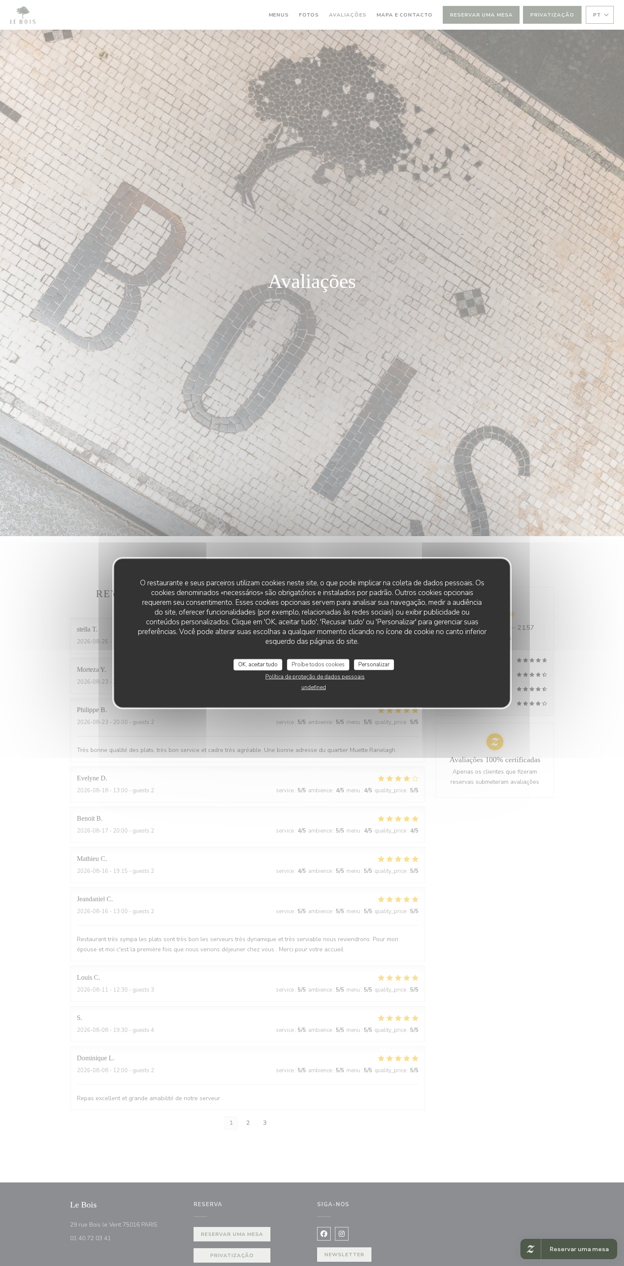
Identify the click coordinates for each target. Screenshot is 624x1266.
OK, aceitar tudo (258, 664)
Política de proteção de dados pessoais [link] (315, 677)
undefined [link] (313, 687)
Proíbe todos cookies (318, 664)
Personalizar (374, 664)
